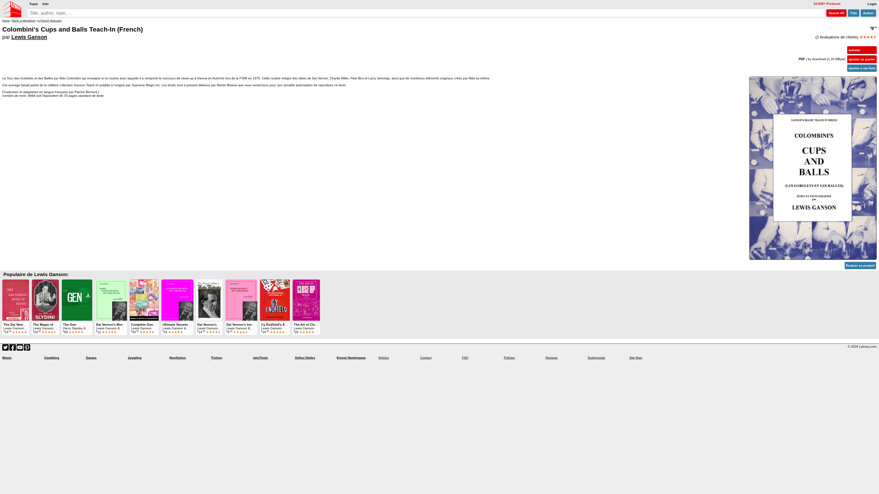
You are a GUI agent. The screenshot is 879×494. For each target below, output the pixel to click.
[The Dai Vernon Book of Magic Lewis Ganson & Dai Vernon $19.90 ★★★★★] (15, 300)
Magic (7, 358)
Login (872, 4)
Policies (509, 358)
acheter (854, 50)
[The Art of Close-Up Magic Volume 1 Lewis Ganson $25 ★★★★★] (306, 300)
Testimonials (596, 358)
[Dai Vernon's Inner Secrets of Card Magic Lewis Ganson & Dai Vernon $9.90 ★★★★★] (241, 300)
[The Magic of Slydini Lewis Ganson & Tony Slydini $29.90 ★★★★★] (45, 300)
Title (853, 13)
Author (868, 13)
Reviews (551, 358)
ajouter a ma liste (862, 68)
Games (91, 358)
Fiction (216, 358)
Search (836, 13)
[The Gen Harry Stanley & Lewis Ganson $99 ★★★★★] (77, 300)
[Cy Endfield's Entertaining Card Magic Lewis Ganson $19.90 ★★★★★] (275, 300)
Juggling (135, 358)
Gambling (51, 358)
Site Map (635, 358)
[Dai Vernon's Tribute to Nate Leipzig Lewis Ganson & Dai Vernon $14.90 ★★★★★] (209, 300)
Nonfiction (177, 358)
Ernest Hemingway (351, 358)
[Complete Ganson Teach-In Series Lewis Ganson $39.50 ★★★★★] (144, 300)
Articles (383, 358)
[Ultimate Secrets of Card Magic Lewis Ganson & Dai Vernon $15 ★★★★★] (177, 300)
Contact (425, 358)
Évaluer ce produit (860, 265)
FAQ (465, 358)
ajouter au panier (862, 59)
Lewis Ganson (29, 37)
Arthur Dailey (305, 358)
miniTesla (260, 358)
